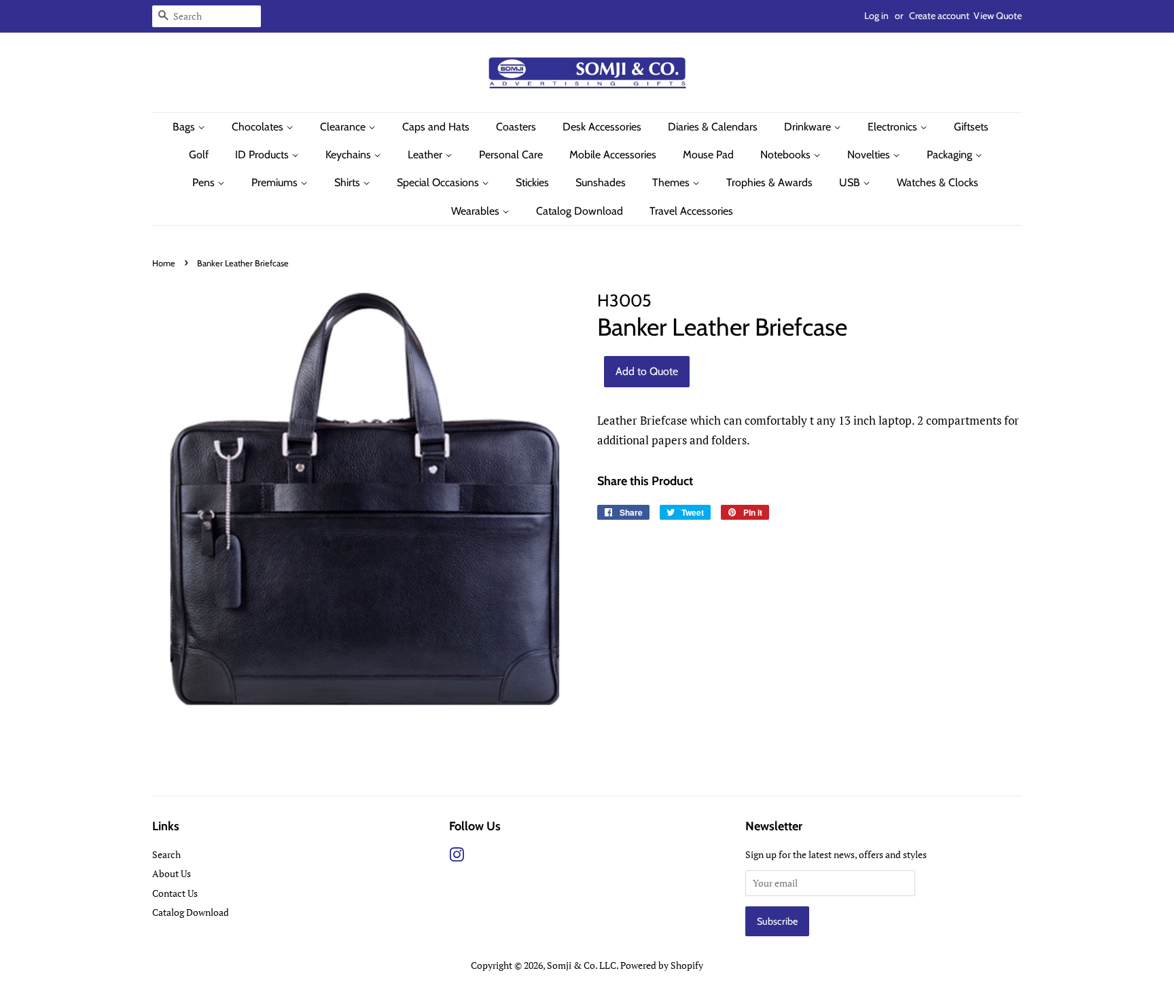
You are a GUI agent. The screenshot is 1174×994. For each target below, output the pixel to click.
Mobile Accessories (612, 154)
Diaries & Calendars (713, 126)
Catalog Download (579, 211)
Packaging (951, 154)
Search (166, 854)
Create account (939, 16)
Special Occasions (439, 182)
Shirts (348, 182)
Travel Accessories (691, 211)
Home (163, 263)
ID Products (263, 154)
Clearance (344, 126)
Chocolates (259, 126)
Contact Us (175, 893)
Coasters (516, 126)
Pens (204, 182)
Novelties (870, 154)
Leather (426, 154)
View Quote (998, 16)
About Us (171, 873)
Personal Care (511, 154)
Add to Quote (647, 371)
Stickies (532, 182)
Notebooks (786, 154)
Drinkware (809, 126)
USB (851, 182)
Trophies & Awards (769, 182)
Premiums (275, 182)
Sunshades (600, 182)
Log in (876, 16)
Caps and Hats (435, 126)
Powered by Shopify (661, 965)
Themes (672, 182)
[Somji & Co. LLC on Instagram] (456, 857)
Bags (185, 126)
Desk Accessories (602, 126)
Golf (199, 154)
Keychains (349, 154)
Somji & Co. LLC (581, 965)
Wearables (476, 211)
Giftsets (971, 126)
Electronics (894, 126)
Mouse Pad (708, 154)
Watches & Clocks (937, 182)
